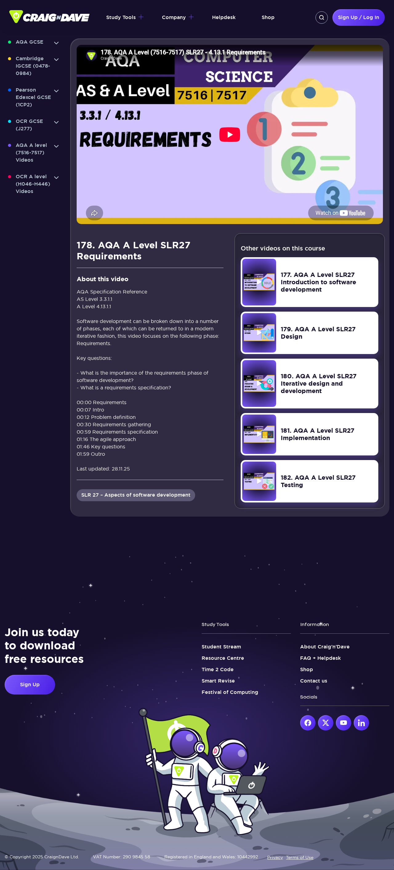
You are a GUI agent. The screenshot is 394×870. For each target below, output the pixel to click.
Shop (268, 17)
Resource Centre (223, 658)
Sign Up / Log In (358, 17)
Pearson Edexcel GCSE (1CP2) (33, 97)
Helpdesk (223, 17)
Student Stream (221, 647)
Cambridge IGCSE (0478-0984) (33, 66)
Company (174, 17)
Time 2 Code (218, 669)
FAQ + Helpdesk (320, 658)
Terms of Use (299, 857)
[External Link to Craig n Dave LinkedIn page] (361, 722)
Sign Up (30, 684)
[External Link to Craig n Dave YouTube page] (343, 722)
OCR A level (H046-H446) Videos (33, 184)
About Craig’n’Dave (325, 647)
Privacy (275, 857)
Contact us (313, 681)
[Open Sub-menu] (56, 43)
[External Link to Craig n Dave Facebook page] (308, 722)
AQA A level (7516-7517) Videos (31, 152)
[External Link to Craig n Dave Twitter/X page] (325, 722)
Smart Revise (218, 681)
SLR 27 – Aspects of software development (136, 495)
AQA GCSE (29, 42)
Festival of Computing (230, 692)
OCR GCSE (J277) (29, 125)
